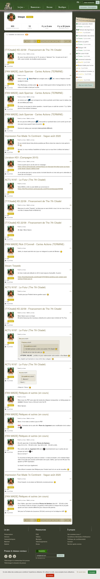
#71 (70, 269)
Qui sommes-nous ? (74, 534)
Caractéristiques (9, 539)
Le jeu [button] (20, 7)
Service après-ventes (74, 544)
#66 (70, 161)
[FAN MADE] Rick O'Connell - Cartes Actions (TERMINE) (34, 244)
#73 (70, 312)
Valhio (21, 373)
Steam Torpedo (13, 265)
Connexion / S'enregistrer (88, 7)
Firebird (24, 342)
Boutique (62, 7)
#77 (70, 418)
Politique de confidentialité (76, 539)
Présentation (8, 534)
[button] (78, 2)
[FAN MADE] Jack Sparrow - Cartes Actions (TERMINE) (34, 71)
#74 (70, 334)
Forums (49, 7)
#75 (70, 368)
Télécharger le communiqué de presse (17, 560)
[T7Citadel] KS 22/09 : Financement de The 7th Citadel (33, 49)
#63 (70, 97)
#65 (70, 140)
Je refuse (50, 575)
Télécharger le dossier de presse (15, 563)
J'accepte (92, 572)
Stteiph (10, 60)
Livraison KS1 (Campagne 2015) (21, 157)
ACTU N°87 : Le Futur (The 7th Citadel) (25, 179)
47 (66, 41)
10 (58, 41)
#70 (70, 248)
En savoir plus (81, 572)
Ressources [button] (35, 7)
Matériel (7, 542)
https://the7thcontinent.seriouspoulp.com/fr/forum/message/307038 (40, 189)
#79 (70, 479)
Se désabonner (40, 558)
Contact (70, 542)
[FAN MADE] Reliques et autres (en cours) (27, 392)
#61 (70, 54)
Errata (38, 544)
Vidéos (38, 537)
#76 (70, 397)
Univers (6, 537)
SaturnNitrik (28, 346)
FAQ (37, 534)
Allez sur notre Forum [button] (85, 85)
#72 (70, 291)
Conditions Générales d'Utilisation (78, 537)
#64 (70, 118)
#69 (70, 226)
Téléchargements (41, 542)
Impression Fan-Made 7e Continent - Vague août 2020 (33, 136)
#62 (70, 75)
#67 (70, 183)
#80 (70, 500)
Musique (39, 539)
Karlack (21, 339)
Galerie (6, 544)
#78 (70, 440)
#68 (70, 205)
